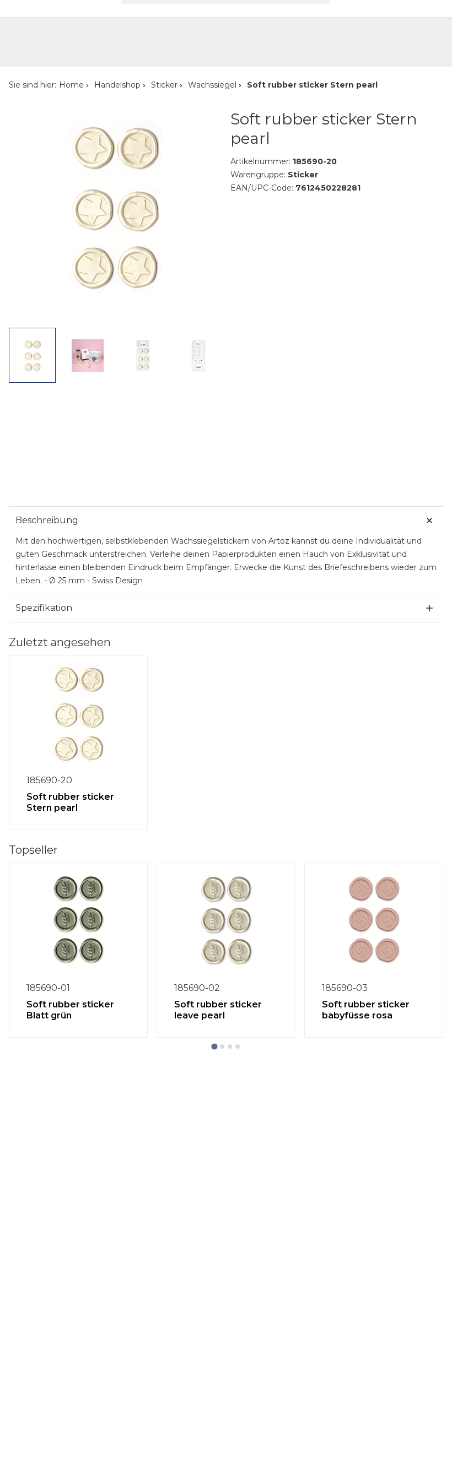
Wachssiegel (212, 85)
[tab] (214, 1047)
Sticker (164, 85)
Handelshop (117, 85)
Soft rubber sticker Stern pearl (70, 802)
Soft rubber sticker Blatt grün (70, 1010)
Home (71, 85)
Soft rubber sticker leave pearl (218, 1010)
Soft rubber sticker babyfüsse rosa (366, 1010)
